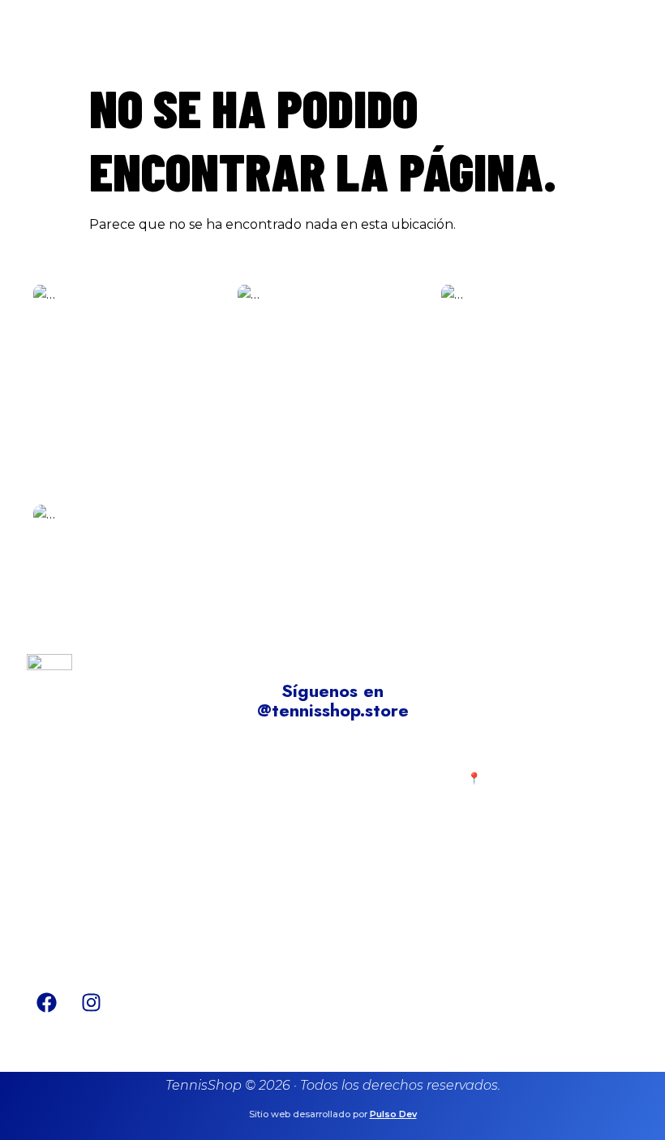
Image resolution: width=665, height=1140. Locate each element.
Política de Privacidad (114, 862)
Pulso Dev (393, 1114)
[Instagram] (91, 1003)
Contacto (300, 803)
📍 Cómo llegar (512, 778)
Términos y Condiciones (121, 887)
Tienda (291, 778)
